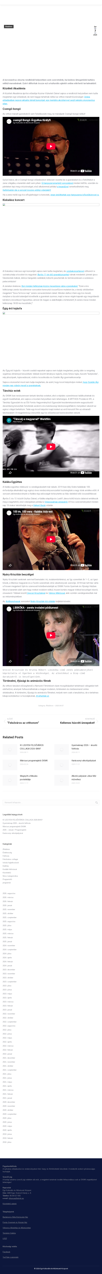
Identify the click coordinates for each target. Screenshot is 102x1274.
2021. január (7, 1098)
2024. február (8, 962)
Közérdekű (7, 873)
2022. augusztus (9, 1026)
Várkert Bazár (39, 505)
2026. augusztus (9, 893)
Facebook (6, 1252)
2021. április (7, 1086)
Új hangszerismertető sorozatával (57, 183)
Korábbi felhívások (10, 869)
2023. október (8, 978)
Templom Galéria (9, 1233)
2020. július (7, 1118)
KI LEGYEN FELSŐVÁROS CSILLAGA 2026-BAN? (32, 747)
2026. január (7, 905)
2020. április (7, 1130)
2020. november (9, 1106)
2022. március (8, 1046)
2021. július (7, 1074)
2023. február (8, 1006)
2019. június (7, 1134)
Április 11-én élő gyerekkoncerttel (53, 274)
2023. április (7, 998)
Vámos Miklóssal (57, 593)
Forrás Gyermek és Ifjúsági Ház (15, 1222)
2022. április (7, 1042)
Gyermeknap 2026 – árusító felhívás (84, 747)
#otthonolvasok (13, 601)
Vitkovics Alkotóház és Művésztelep (17, 1228)
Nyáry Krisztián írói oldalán (42, 601)
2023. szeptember (9, 982)
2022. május (7, 1038)
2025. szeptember (9, 917)
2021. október (8, 1066)
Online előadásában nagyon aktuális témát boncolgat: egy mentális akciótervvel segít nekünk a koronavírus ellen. (49, 100)
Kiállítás (6, 866)
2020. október (8, 1110)
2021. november (9, 1062)
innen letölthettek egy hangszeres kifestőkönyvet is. (74, 195)
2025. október (8, 913)
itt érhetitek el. (42, 696)
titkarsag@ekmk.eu (16, 1198)
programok (7, 883)
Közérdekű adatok (10, 1204)
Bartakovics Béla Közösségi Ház (15, 1217)
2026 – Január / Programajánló (14, 830)
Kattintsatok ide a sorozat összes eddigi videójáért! (27, 190)
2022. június (7, 1034)
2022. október (8, 1018)
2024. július (7, 954)
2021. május (7, 1082)
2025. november (9, 909)
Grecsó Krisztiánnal (36, 593)
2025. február (8, 938)
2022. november (9, 1014)
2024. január (7, 966)
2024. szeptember (9, 950)
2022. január (7, 1054)
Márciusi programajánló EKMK (34, 760)
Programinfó (7, 879)
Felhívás (6, 856)
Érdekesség (7, 853)
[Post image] (10, 749)
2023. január (7, 1010)
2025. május (7, 930)
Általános (8, 27)
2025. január (7, 942)
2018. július (7, 1142)
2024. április (7, 958)
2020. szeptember (9, 1114)
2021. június (7, 1078)
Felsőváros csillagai (10, 859)
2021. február (8, 1094)
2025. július (7, 926)
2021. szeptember (9, 1070)
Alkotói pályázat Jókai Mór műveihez (84, 778)
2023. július (7, 986)
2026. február (8, 901)
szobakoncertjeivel (75, 271)
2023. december (9, 970)
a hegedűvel (63, 186)
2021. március (8, 1090)
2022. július (7, 1030)
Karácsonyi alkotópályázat (84, 760)
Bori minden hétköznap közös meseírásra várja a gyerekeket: (50, 286)
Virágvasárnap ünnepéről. (56, 502)
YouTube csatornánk (10, 1257)
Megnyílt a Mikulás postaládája (28, 778)
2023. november (9, 974)
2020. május (7, 1126)
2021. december (9, 1058)
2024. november (9, 946)
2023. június (7, 990)
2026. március (8, 897)
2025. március (8, 934)
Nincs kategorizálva (10, 876)
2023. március (8, 1002)
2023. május (7, 994)
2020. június (7, 1122)
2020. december (9, 1102)
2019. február (8, 1138)
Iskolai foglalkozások (11, 863)
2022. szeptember (9, 1022)
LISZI (5, 1238)
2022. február (8, 1050)
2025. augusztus (9, 921)
